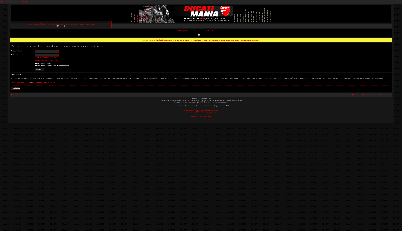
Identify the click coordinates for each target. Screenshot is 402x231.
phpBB (196, 113)
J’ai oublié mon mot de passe (45, 58)
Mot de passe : (16, 55)
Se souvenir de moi (44, 63)
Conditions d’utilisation (21, 82)
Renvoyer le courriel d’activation (46, 60)
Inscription (16, 88)
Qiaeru (209, 116)
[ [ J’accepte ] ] (61, 26)
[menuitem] (5, 2)
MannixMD (210, 110)
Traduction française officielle (198, 116)
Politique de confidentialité (43, 82)
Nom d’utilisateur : (18, 51)
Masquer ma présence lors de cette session (53, 66)
